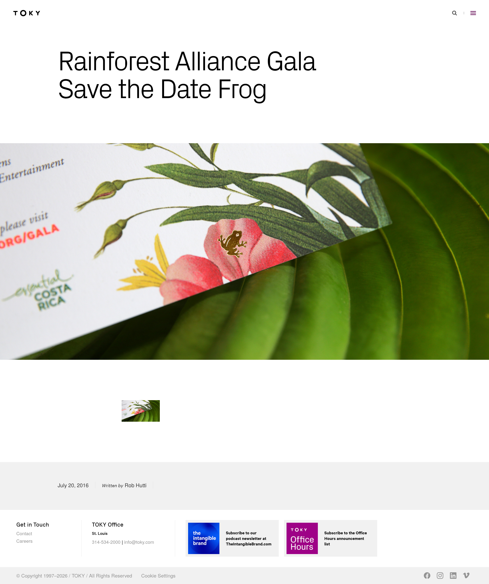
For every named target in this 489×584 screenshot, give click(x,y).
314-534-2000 (106, 542)
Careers (24, 540)
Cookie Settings (158, 575)
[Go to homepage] (26, 13)
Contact (24, 533)
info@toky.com (139, 542)
